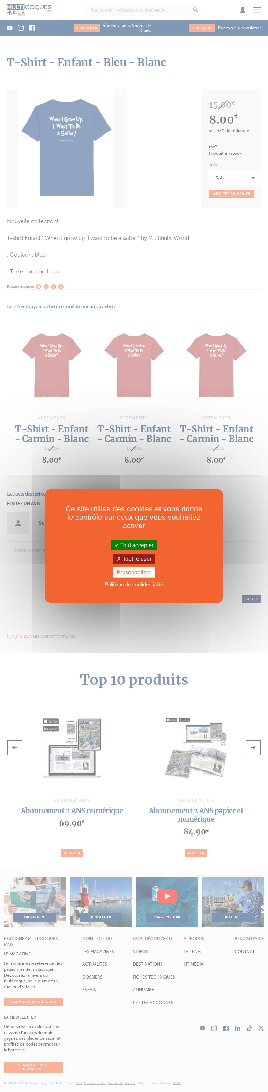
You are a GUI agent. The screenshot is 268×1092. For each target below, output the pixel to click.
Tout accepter (136, 545)
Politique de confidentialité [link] (134, 584)
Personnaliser (134, 573)
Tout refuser (136, 559)
